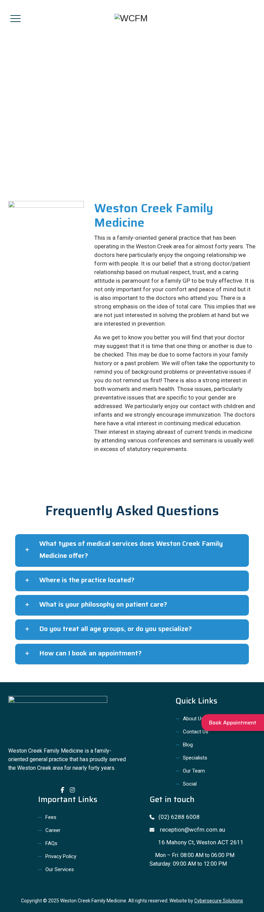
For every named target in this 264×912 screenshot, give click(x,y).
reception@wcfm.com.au (189, 829)
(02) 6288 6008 (177, 816)
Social (190, 784)
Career (52, 830)
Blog (188, 745)
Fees (50, 817)
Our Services (59, 869)
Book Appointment (232, 722)
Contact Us (195, 732)
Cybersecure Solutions (218, 900)
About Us (193, 719)
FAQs (51, 843)
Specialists (195, 758)
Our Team (194, 771)
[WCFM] (131, 18)
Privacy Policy (60, 856)
